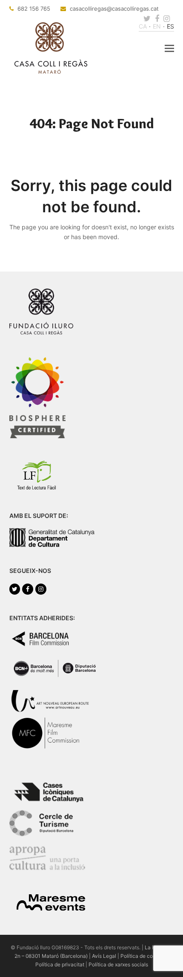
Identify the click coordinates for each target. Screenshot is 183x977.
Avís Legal (104, 956)
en (157, 26)
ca (143, 26)
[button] (169, 48)
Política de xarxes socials (118, 964)
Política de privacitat (59, 964)
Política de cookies (143, 956)
